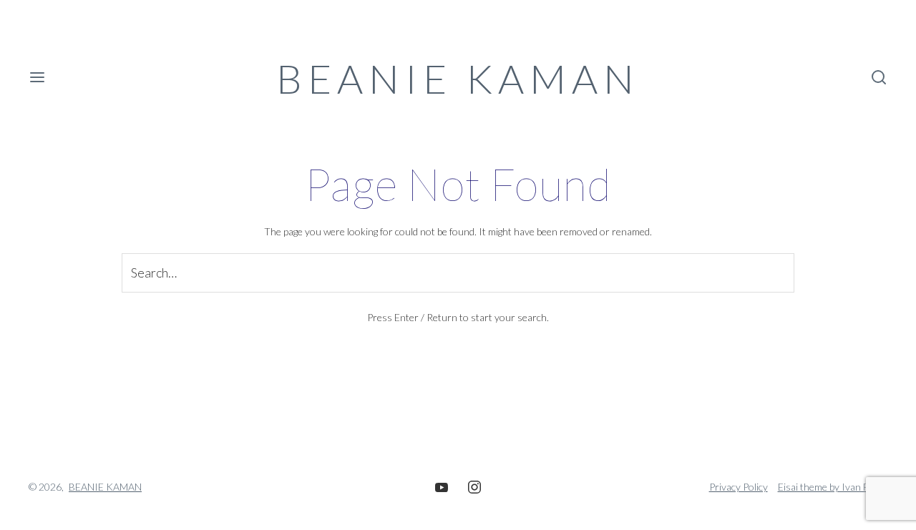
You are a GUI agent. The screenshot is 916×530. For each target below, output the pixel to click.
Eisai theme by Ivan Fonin (832, 487)
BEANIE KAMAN (458, 78)
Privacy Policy (738, 487)
